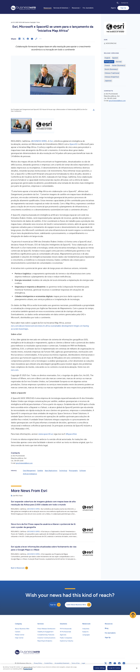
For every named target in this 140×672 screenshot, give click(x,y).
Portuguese (109, 62)
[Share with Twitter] (23, 38)
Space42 (73, 144)
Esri (51, 141)
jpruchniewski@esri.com (24, 463)
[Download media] (94, 110)
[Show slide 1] (21, 125)
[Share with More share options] (40, 38)
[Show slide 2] (44, 125)
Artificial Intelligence (30, 474)
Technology (63, 471)
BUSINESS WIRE (39, 141)
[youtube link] (115, 663)
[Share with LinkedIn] (19, 38)
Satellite (40, 471)
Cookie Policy (28, 669)
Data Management (29, 471)
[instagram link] (124, 663)
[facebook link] (119, 663)
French (107, 65)
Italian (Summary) (118, 65)
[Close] (136, 668)
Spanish (115, 58)
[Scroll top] (133, 615)
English (107, 58)
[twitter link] (105, 663)
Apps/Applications (51, 471)
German (119, 62)
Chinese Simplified (112, 77)
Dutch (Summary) (111, 69)
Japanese (108, 81)
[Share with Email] (32, 38)
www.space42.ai (45, 434)
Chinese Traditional (112, 73)
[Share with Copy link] (36, 38)
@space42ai (71, 434)
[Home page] (23, 8)
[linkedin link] (110, 663)
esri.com (14, 370)
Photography (73, 471)
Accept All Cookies (114, 668)
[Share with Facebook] (27, 38)
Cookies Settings (99, 668)
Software (82, 471)
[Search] (117, 3)
